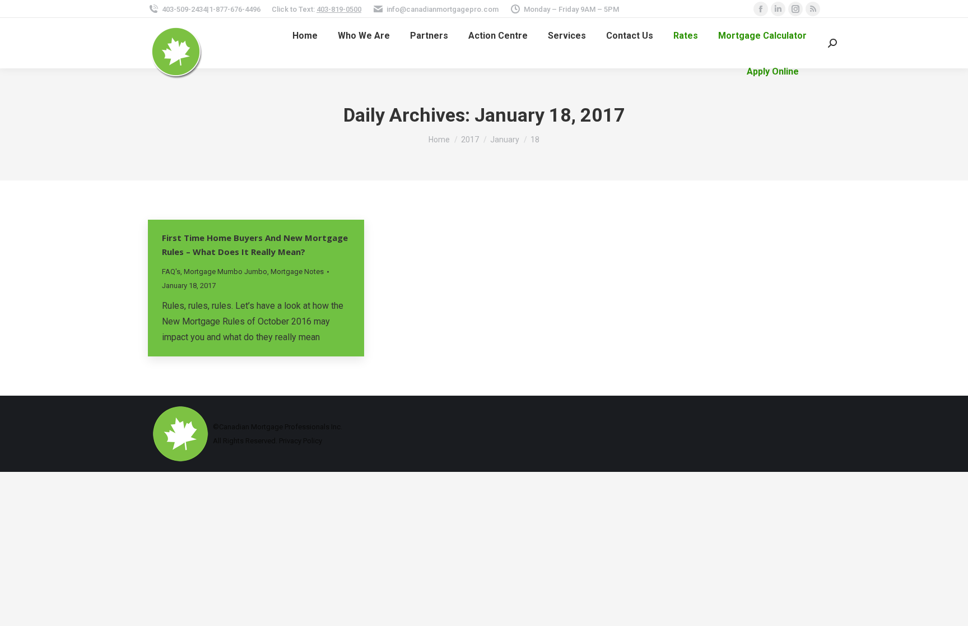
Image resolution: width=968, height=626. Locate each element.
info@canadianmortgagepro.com (443, 9)
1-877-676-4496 (234, 9)
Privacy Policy (300, 441)
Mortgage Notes (297, 271)
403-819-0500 (339, 9)
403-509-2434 (184, 9)
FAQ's (171, 271)
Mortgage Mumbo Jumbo (225, 271)
